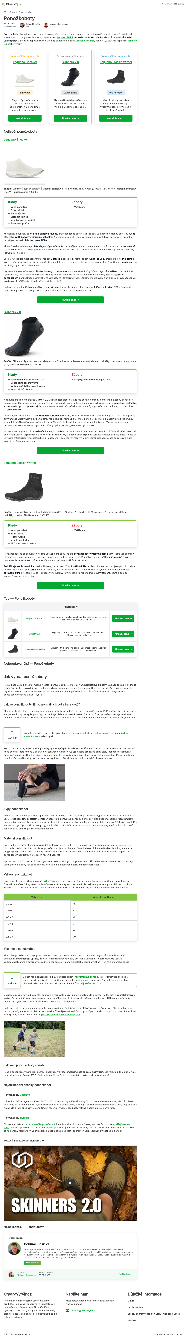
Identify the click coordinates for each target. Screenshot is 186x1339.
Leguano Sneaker (25, 62)
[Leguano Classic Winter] (12, 649)
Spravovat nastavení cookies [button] (169, 1334)
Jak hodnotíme (135, 1307)
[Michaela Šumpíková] (11, 1274)
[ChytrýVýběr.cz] (12, 4)
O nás (131, 1300)
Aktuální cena (23, 118)
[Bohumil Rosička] (14, 1248)
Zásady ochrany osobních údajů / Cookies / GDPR (154, 1313)
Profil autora (31, 1263)
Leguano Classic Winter (116, 62)
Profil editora (125, 1274)
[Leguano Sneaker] (12, 618)
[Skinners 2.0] (12, 633)
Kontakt (132, 1320)
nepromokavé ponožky (87, 976)
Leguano (25, 1094)
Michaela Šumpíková (26, 1275)
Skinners (24, 1117)
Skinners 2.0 (70, 62)
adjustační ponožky (91, 983)
